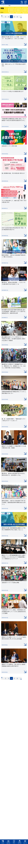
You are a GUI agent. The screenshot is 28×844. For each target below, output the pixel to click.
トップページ (3, 5)
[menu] (25, 2)
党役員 (3, 843)
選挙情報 (19, 843)
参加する (25, 843)
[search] (22, 2)
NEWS (14, 843)
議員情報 (8, 843)
